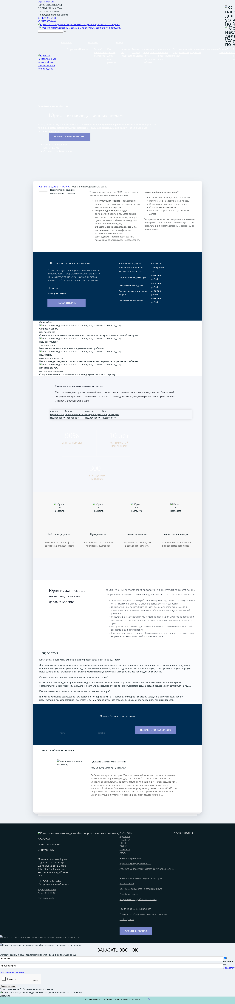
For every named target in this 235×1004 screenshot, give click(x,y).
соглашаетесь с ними (130, 999)
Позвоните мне (66, 303)
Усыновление (212, 49)
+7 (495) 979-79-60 (47, 17)
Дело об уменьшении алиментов (100, 52)
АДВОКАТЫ (125, 836)
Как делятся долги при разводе (111, 56)
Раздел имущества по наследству (108, 767)
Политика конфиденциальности (136, 908)
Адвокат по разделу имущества (137, 52)
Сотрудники (73, 49)
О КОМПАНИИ (127, 833)
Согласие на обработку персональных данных (143, 914)
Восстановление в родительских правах (181, 52)
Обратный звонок (136, 931)
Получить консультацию (69, 137)
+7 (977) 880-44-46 (47, 21)
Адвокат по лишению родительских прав (141, 878)
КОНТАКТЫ (125, 849)
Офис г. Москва (46, 1)
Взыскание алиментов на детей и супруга (141, 888)
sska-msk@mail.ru (46, 897)
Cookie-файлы (127, 919)
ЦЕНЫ (123, 843)
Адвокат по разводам (130, 858)
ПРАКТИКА (125, 839)
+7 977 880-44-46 (46, 892)
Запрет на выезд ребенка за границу (138, 899)
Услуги (119, 42)
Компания (66, 42)
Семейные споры (129, 894)
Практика (93, 42)
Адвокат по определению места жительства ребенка (147, 868)
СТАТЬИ (123, 846)
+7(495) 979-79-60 (47, 889)
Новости (83, 49)
